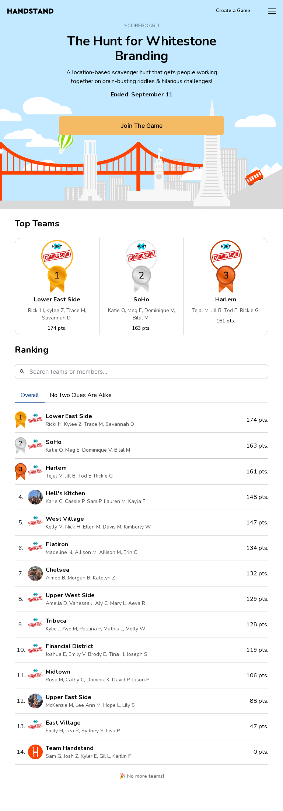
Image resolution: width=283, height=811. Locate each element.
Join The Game (141, 125)
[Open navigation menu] (272, 11)
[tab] (30, 395)
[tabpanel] (141, 597)
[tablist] (141, 395)
